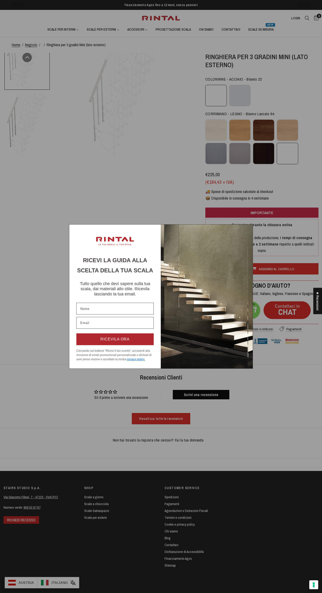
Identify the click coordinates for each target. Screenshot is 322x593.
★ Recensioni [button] (317, 300)
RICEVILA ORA (115, 339)
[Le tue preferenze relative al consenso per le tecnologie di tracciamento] (313, 584)
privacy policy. (136, 359)
